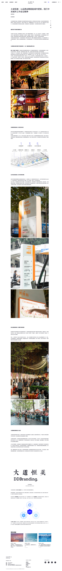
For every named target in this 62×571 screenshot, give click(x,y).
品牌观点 (15, 543)
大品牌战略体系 (11, 2)
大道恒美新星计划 (54, 2)
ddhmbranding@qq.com (11, 564)
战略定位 (3, 2)
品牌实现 (6, 2)
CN (58, 2)
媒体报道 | (12, 543)
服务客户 (16, 2)
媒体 (48, 2)
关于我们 (45, 2)
